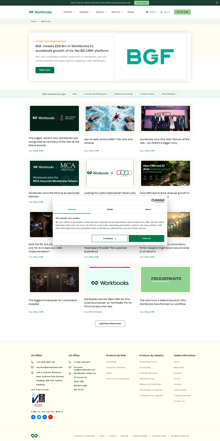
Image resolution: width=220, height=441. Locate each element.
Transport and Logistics (151, 395)
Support (178, 373)
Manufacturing (147, 379)
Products (68, 12)
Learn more (142, 3)
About (177, 362)
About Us (116, 12)
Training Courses (182, 395)
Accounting (145, 367)
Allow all (146, 238)
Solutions (84, 12)
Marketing (111, 362)
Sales (108, 373)
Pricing (131, 12)
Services (100, 12)
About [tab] (148, 209)
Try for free (182, 12)
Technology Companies (151, 390)
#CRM (41, 151)
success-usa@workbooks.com (84, 368)
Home (33, 21)
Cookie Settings (140, 436)
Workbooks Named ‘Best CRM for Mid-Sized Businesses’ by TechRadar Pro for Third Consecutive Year (108, 303)
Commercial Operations (117, 379)
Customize (108, 238)
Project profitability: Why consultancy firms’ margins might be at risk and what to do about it (164, 248)
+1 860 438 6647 (82, 362)
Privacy (112, 436)
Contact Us (179, 401)
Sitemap (124, 436)
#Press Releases (95, 312)
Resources (179, 367)
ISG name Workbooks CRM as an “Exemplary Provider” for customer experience (105, 248)
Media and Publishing (150, 384)
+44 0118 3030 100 (45, 362)
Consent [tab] (72, 209)
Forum (177, 379)
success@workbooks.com (49, 367)
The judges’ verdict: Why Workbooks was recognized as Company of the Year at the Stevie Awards (54, 142)
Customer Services (115, 367)
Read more (44, 70)
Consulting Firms (148, 362)
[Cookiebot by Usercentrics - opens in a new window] (153, 201)
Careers (177, 384)
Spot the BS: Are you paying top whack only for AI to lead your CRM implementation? (52, 248)
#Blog (35, 151)
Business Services (148, 373)
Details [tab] (110, 209)
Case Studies (180, 390)
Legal (102, 436)
